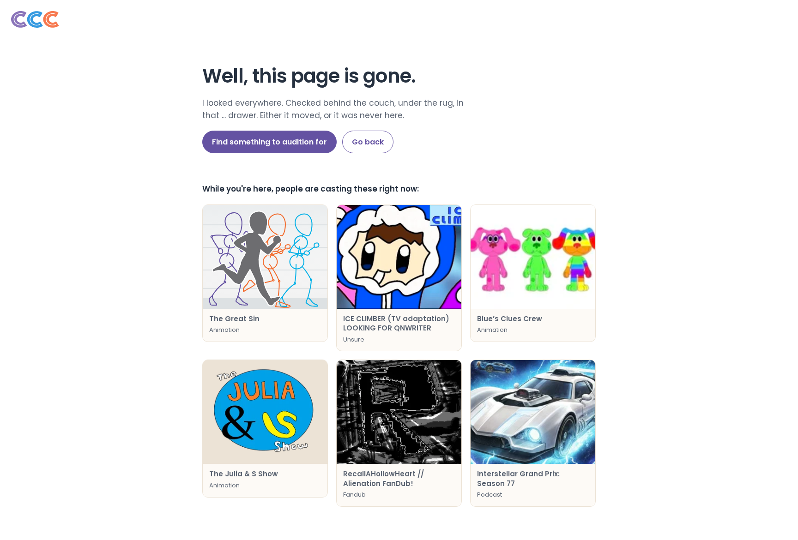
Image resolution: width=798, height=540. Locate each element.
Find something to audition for (269, 142)
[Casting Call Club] (399, 19)
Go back (368, 142)
